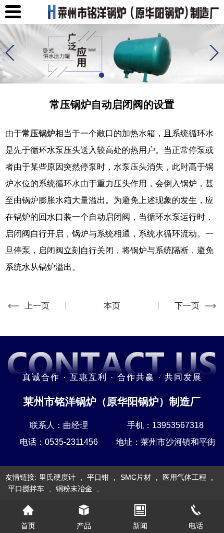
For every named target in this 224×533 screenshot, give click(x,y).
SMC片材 (135, 477)
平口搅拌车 (26, 488)
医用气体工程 (184, 477)
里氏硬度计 (57, 477)
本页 (112, 306)
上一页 (36, 306)
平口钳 (98, 477)
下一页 (187, 306)
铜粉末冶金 (74, 488)
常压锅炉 (38, 133)
